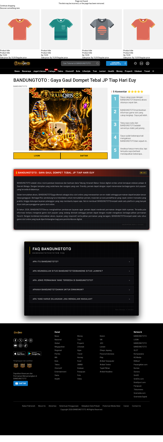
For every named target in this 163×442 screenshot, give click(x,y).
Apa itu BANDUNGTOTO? (81, 261)
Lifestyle (86, 71)
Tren (95, 71)
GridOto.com (139, 379)
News (17, 71)
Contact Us (136, 406)
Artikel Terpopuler (107, 361)
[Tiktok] (26, 345)
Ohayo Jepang (106, 350)
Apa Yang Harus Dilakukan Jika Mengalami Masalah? (81, 299)
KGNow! (137, 361)
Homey (80, 357)
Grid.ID (136, 375)
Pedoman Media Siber (111, 406)
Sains (57, 375)
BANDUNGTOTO (20, 86)
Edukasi (138, 71)
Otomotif (69, 71)
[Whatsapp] (20, 345)
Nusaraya (26, 71)
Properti (128, 71)
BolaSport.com (140, 382)
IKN (56, 357)
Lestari (102, 72)
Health (111, 71)
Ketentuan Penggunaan (69, 406)
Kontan (136, 368)
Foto (79, 375)
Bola (78, 71)
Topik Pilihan (105, 368)
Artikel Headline (106, 372)
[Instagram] (31, 340)
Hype (79, 350)
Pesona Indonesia (107, 354)
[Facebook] (15, 340)
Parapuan (81, 372)
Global (57, 343)
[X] (20, 340)
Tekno (60, 71)
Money (119, 71)
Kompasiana (139, 354)
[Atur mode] (135, 63)
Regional (58, 350)
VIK (101, 340)
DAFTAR (84, 156)
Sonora (137, 372)
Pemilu (57, 354)
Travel (147, 71)
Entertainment (60, 372)
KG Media (137, 357)
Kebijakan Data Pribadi (91, 406)
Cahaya (51, 71)
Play (101, 357)
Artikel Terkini (105, 365)
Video (79, 379)
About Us (42, 406)
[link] (141, 63)
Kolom (102, 336)
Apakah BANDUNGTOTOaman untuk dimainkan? (81, 289)
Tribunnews (138, 390)
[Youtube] (15, 345)
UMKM (80, 365)
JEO (101, 343)
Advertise (52, 406)
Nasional (58, 340)
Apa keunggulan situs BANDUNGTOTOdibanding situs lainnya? (81, 271)
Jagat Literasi (39, 71)
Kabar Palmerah (28, 406)
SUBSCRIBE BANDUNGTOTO (115, 63)
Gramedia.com (140, 393)
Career (126, 406)
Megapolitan (60, 347)
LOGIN (37, 156)
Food (79, 361)
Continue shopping (7, 6)
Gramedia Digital (140, 397)
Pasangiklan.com (140, 365)
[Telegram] (26, 340)
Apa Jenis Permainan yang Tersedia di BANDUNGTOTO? (81, 280)
